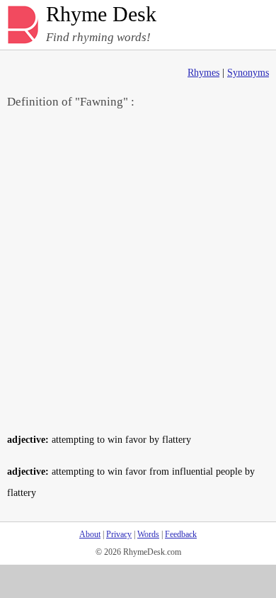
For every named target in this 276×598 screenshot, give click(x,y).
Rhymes (203, 72)
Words (148, 534)
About (89, 534)
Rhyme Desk (101, 15)
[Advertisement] (138, 270)
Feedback (181, 534)
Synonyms (248, 72)
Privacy (119, 534)
